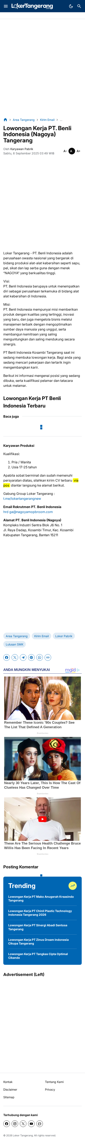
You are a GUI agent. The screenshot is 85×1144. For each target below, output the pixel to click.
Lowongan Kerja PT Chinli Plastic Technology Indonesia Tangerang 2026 (40, 912)
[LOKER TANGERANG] (32, 6)
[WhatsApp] (39, 657)
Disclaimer (10, 1089)
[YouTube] (31, 1123)
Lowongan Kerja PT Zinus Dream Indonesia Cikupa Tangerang (38, 941)
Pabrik (7, 16)
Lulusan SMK (14, 644)
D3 (40, 16)
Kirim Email (41, 636)
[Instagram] (15, 1123)
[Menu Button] (6, 6)
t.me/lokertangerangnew (22, 498)
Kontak (8, 1082)
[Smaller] (65, 151)
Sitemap (8, 1097)
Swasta (20, 16)
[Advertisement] (42, 68)
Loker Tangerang (23, 1135)
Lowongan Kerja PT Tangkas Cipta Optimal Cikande (38, 955)
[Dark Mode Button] (71, 6)
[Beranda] (5, 120)
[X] (15, 657)
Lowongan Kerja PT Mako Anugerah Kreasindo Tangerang (41, 898)
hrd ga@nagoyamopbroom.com (28, 512)
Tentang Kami (54, 1082)
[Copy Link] (48, 657)
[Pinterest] (31, 657)
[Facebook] (6, 657)
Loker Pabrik (63, 636)
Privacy (50, 1089)
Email (48, 16)
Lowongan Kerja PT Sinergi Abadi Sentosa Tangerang (37, 927)
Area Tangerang (17, 636)
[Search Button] (79, 6)
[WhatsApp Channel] (39, 1123)
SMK (31, 16)
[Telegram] (23, 657)
